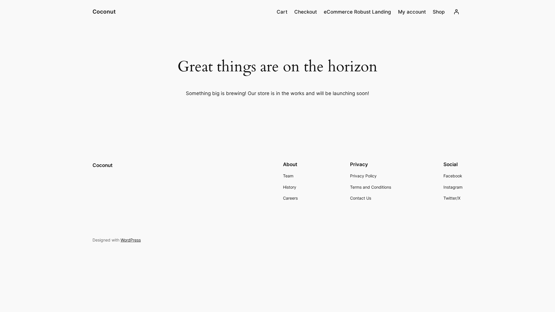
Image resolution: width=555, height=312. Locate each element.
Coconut (104, 11)
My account (412, 12)
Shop (439, 12)
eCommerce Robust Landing (357, 12)
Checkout (305, 12)
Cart (282, 12)
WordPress (131, 239)
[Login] (456, 12)
